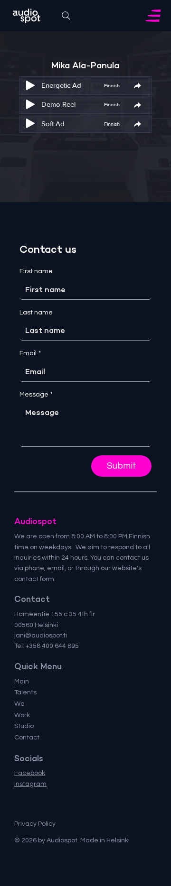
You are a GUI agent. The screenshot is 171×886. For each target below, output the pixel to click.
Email (30, 353)
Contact (26, 737)
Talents (25, 692)
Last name (36, 312)
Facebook (29, 773)
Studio (24, 726)
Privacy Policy (35, 824)
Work (22, 715)
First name (36, 271)
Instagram (30, 784)
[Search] (66, 16)
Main (21, 681)
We (19, 704)
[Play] (30, 85)
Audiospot (35, 521)
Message (36, 394)
